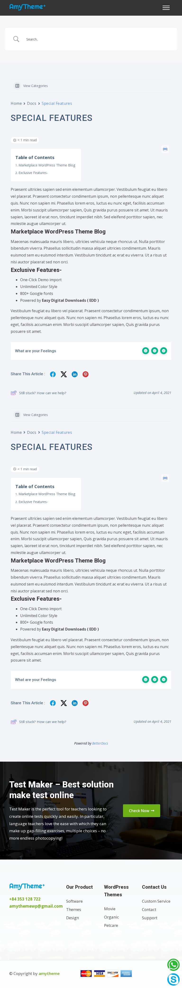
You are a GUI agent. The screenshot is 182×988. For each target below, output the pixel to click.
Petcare (111, 925)
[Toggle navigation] (167, 8)
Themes (73, 909)
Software (74, 901)
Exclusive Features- (33, 172)
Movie (109, 908)
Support (149, 917)
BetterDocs (100, 743)
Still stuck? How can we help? (42, 392)
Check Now (139, 810)
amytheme (49, 973)
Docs (31, 103)
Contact (149, 909)
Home (16, 103)
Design (72, 917)
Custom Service (156, 901)
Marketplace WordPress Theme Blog (46, 165)
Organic (111, 917)
